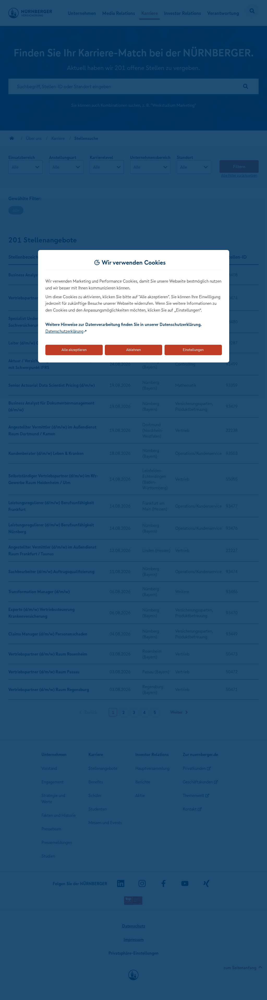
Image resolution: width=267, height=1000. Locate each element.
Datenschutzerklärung (64, 331)
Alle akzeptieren (74, 349)
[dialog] (133, 306)
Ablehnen (133, 349)
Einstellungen (193, 349)
